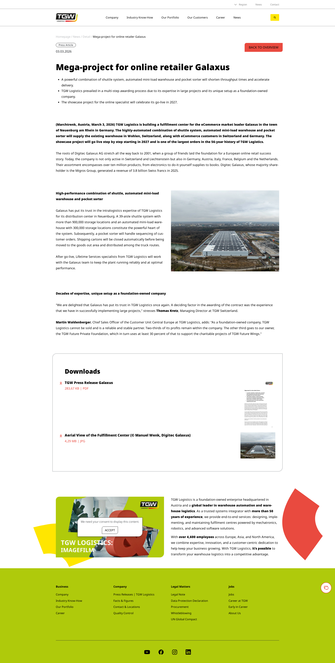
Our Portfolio (170, 17)
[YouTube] (147, 652)
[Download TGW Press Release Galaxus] (62, 404)
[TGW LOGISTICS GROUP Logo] (67, 17)
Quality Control (123, 613)
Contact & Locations (126, 607)
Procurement (180, 607)
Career (220, 17)
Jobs (231, 594)
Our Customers (197, 17)
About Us (235, 613)
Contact (274, 4)
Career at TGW (238, 601)
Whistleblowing (181, 613)
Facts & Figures (123, 601)
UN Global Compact (184, 619)
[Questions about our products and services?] (326, 587)
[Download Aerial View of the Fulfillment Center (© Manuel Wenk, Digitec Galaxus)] (62, 445)
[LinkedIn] (188, 652)
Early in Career (238, 607)
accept (110, 530)
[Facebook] (161, 652)
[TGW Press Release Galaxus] (257, 404)
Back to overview (263, 47)
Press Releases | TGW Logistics (133, 594)
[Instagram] (174, 652)
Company (112, 17)
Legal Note (178, 594)
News (258, 4)
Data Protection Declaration (189, 601)
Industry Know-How (140, 17)
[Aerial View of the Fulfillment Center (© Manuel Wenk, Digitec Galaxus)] (257, 445)
